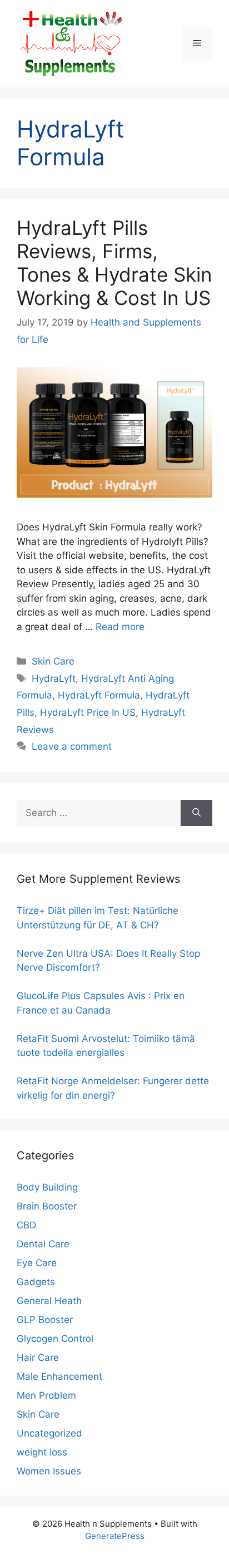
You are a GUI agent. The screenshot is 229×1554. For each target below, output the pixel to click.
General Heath (49, 1300)
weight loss (42, 1452)
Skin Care (53, 661)
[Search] (196, 813)
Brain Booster (47, 1206)
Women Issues (49, 1471)
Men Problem (46, 1395)
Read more (120, 626)
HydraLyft (54, 678)
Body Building (47, 1187)
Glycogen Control (55, 1338)
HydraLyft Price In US (88, 712)
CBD (26, 1225)
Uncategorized (49, 1433)
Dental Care (43, 1244)
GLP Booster (45, 1319)
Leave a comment (72, 746)
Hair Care (38, 1357)
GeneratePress (115, 1536)
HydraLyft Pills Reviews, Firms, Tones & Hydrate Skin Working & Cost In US (114, 262)
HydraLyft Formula (99, 695)
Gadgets (36, 1281)
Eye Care (37, 1262)
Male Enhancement (59, 1376)
